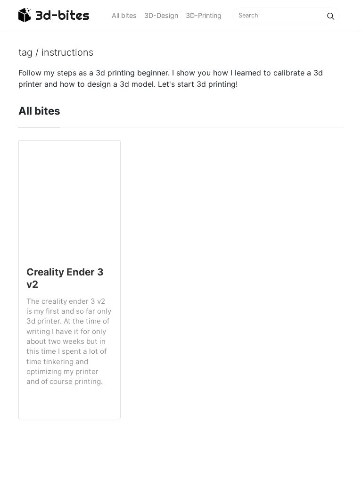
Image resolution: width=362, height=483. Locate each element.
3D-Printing (204, 15)
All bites (124, 15)
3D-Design (161, 15)
